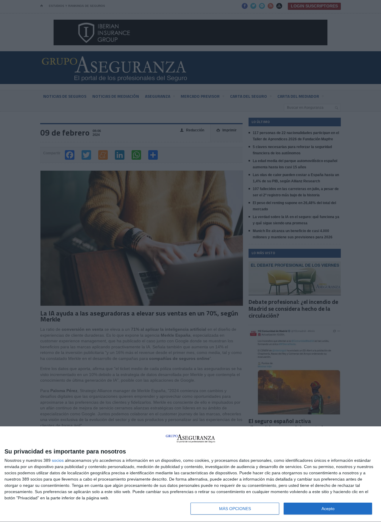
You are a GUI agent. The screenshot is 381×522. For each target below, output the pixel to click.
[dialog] (190, 474)
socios (58, 460)
